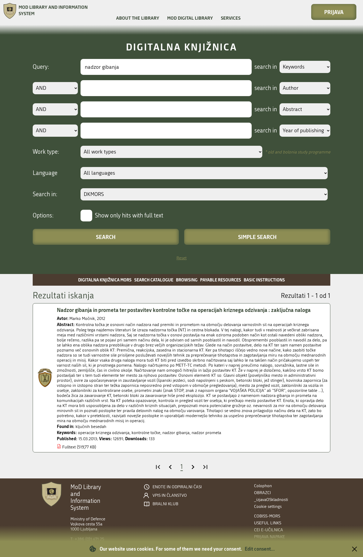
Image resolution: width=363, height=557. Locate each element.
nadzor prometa (206, 432)
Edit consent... (260, 548)
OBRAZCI (262, 492)
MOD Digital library (190, 18)
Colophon (263, 485)
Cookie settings (268, 506)
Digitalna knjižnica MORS (105, 280)
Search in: (45, 194)
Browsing (186, 280)
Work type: (46, 151)
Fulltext (69, 446)
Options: (43, 215)
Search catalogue (153, 280)
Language (45, 173)
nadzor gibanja (175, 432)
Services (230, 18)
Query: (41, 66)
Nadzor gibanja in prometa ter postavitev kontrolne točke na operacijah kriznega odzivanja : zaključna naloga (184, 310)
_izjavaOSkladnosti (271, 499)
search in (265, 66)
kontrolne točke (146, 432)
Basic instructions (264, 280)
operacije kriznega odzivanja (103, 432)
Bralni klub (165, 504)
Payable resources (220, 280)
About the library (137, 18)
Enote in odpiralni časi (177, 487)
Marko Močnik (82, 318)
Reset (181, 257)
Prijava (334, 12)
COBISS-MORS (267, 516)
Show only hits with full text (129, 215)
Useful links (267, 522)
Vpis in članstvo (170, 495)
